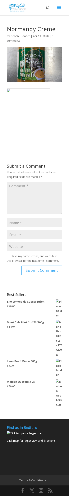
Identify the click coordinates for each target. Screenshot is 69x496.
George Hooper (20, 36)
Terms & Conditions (32, 480)
